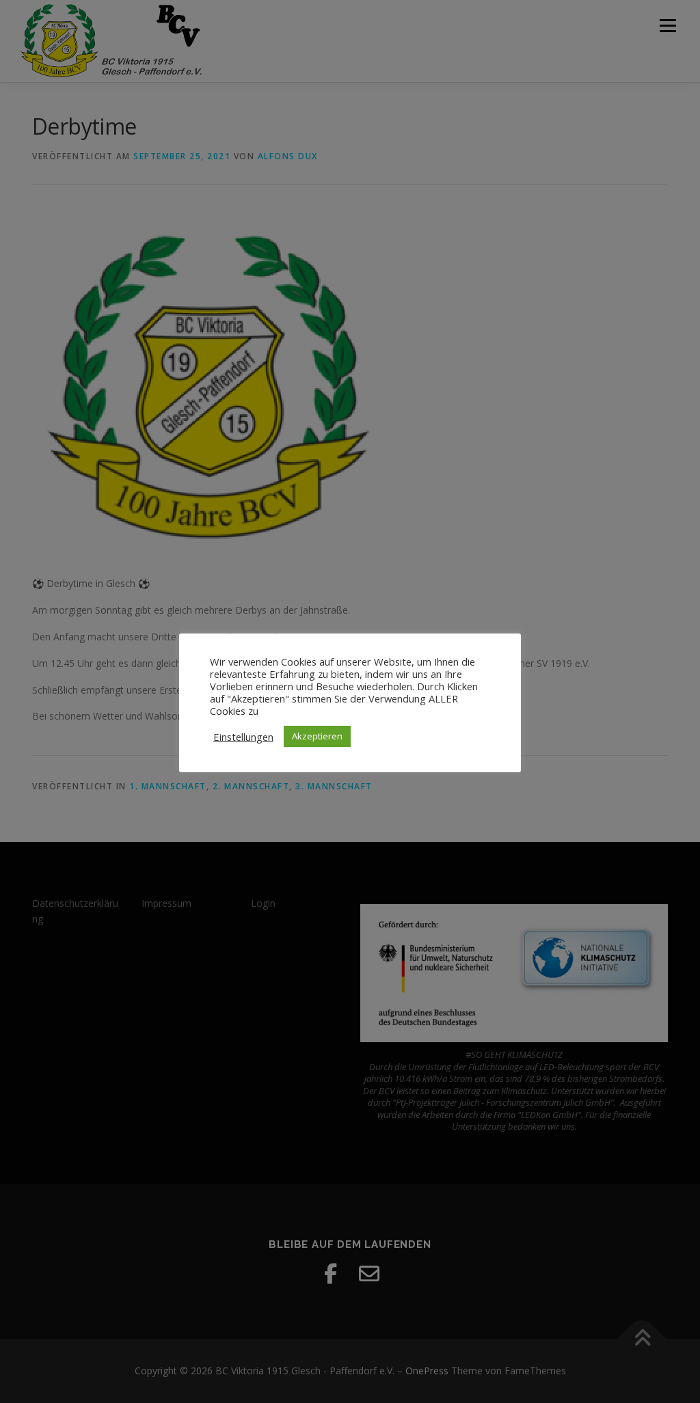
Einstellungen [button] (243, 737)
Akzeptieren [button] (317, 736)
